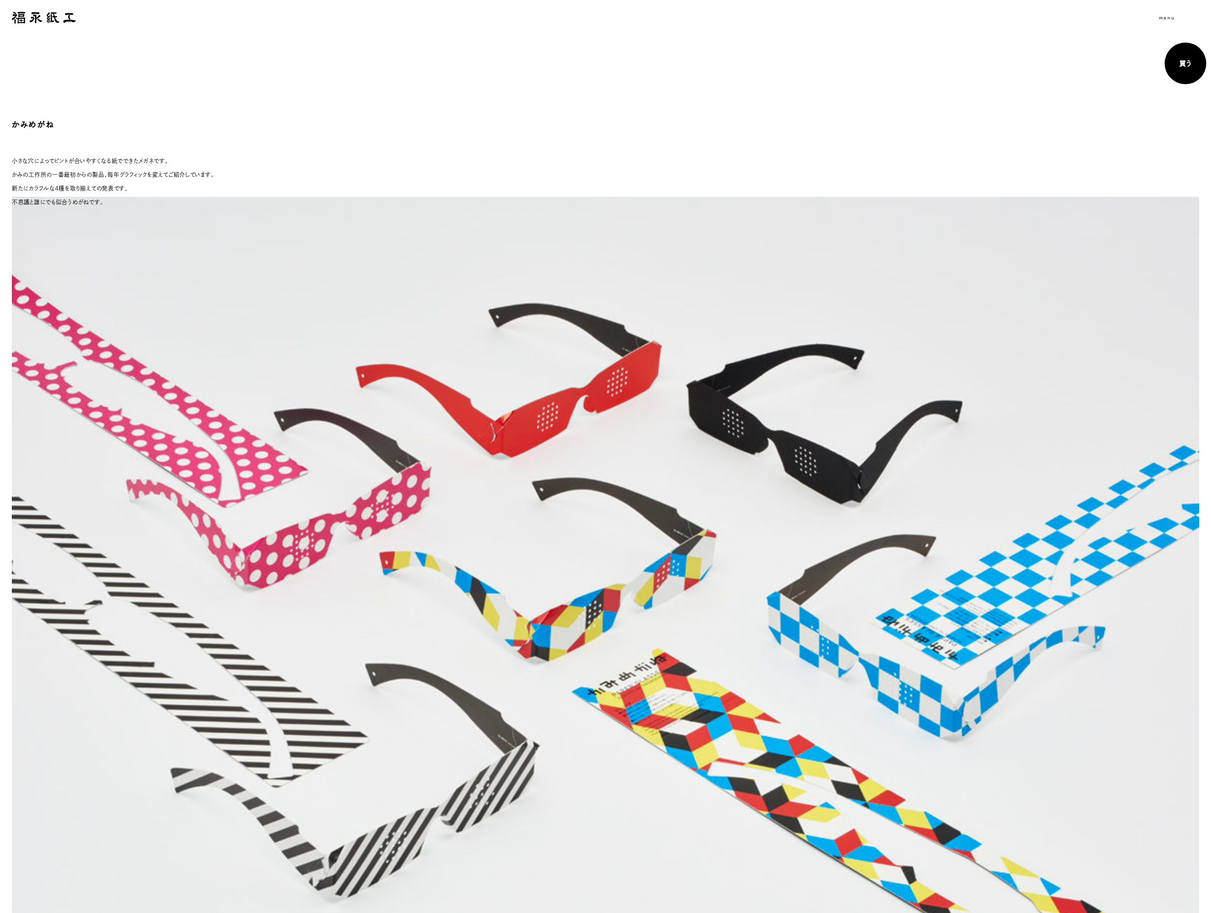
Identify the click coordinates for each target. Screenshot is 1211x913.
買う (1185, 63)
